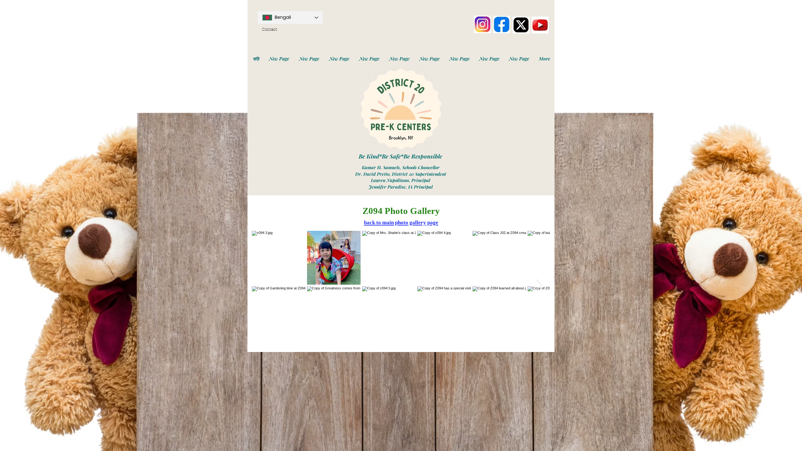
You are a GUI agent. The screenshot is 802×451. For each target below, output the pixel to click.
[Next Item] (539, 285)
